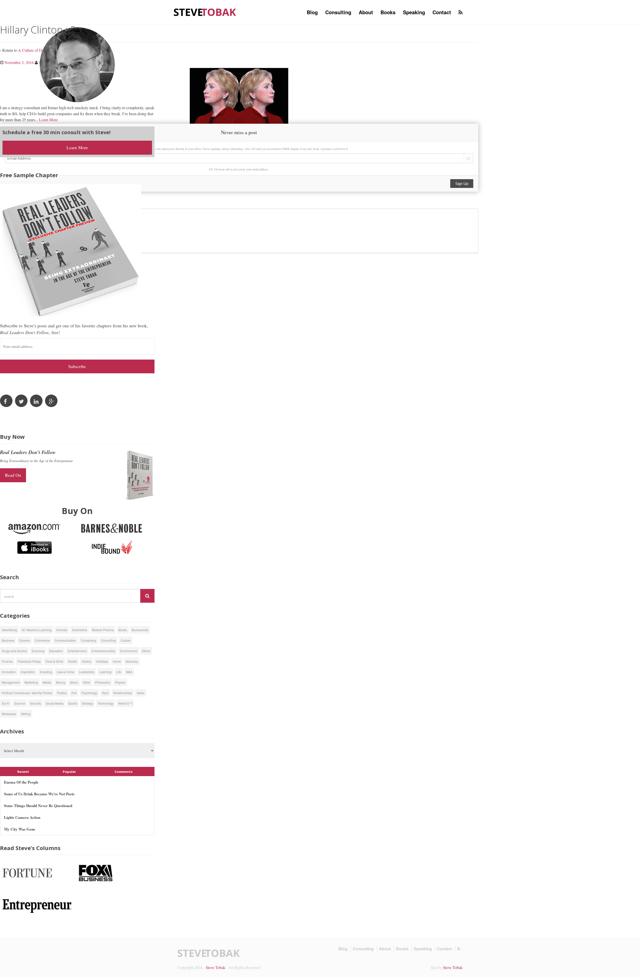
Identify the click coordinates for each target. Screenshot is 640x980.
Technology (106, 703)
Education (56, 651)
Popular (69, 771)
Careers (24, 640)
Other (86, 682)
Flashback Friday (29, 661)
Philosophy (102, 682)
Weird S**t (125, 703)
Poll (74, 693)
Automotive (79, 630)
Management (11, 682)
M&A (129, 672)
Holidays (102, 661)
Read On (13, 475)
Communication (65, 640)
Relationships (122, 693)
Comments (123, 771)
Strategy (87, 703)
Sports (72, 703)
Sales (140, 693)
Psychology (89, 693)
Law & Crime (65, 672)
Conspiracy (88, 640)
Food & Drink (54, 661)
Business (8, 640)
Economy (38, 651)
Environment (128, 651)
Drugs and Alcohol (14, 651)
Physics (120, 682)
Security (35, 703)
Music (74, 682)
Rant (105, 693)
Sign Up (461, 183)
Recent (23, 771)
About (366, 12)
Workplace (9, 714)
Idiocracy (132, 661)
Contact (441, 12)
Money (60, 682)
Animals (61, 630)
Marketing (31, 682)
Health (72, 661)
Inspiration (28, 672)
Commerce (42, 640)
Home (117, 661)
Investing (46, 672)
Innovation (9, 672)
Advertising (9, 630)
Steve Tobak (215, 967)
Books (388, 12)
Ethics (146, 651)
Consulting (338, 12)
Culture (125, 640)
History (86, 661)
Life (118, 672)
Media (47, 682)
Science (19, 703)
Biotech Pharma (103, 630)
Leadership (86, 672)
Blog (312, 12)
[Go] (147, 596)
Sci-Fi (6, 703)
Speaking (414, 12)
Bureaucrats (140, 630)
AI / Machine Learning (37, 630)
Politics (62, 693)
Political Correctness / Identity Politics (27, 693)
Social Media (55, 703)
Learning (105, 672)
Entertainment (77, 651)
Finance (7, 661)
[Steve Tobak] (205, 11)
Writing (25, 714)
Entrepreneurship (103, 651)
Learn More (48, 119)
